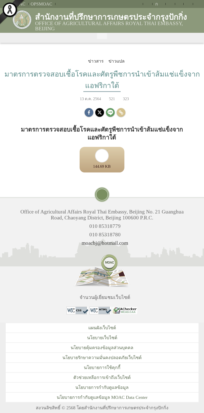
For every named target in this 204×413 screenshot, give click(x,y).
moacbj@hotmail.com (105, 243)
